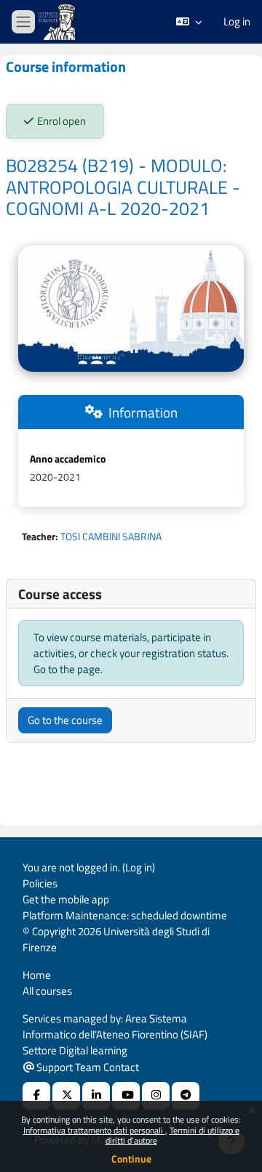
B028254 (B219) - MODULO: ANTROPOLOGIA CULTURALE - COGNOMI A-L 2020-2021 (123, 187)
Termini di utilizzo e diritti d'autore (172, 1135)
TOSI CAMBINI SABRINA (111, 536)
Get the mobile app (66, 899)
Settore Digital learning (75, 1050)
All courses (47, 990)
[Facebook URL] (36, 1096)
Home (37, 975)
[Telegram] (185, 1096)
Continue (131, 1158)
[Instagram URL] (156, 1096)
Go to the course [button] (65, 720)
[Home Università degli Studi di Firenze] (58, 22)
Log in (236, 22)
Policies (40, 883)
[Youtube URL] (126, 1096)
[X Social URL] (66, 1096)
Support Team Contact (86, 1067)
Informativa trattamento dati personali (94, 1130)
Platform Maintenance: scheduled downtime (125, 915)
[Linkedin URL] (96, 1096)
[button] (189, 22)
